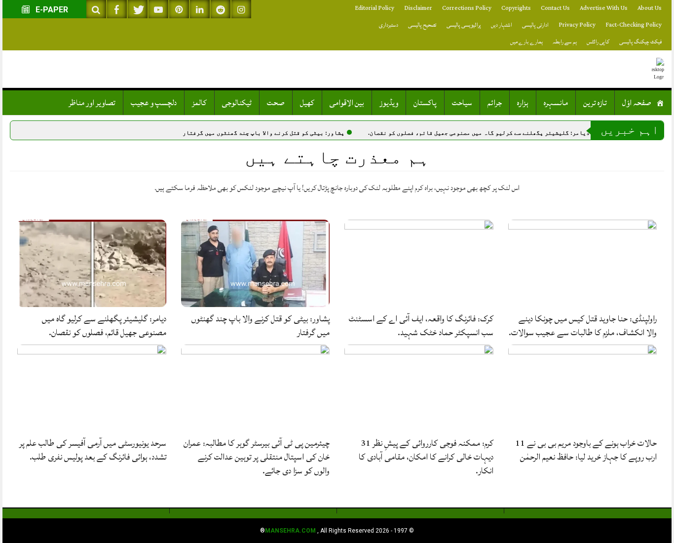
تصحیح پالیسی (422, 25)
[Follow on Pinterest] (179, 9)
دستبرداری (388, 25)
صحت (276, 103)
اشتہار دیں (501, 25)
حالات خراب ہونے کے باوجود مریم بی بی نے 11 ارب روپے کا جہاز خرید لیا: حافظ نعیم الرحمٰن (586, 449)
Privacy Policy (577, 25)
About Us (649, 8)
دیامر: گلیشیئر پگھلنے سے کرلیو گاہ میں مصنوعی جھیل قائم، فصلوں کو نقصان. (479, 132)
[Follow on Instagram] (241, 9)
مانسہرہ (556, 103)
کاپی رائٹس (598, 41)
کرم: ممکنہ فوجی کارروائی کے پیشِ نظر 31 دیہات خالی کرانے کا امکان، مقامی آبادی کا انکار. (426, 456)
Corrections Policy (466, 8)
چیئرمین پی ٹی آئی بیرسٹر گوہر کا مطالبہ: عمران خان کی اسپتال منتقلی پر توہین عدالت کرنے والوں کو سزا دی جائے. (257, 456)
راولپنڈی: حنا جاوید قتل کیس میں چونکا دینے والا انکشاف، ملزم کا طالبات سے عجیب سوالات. (583, 325)
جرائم (494, 103)
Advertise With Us (604, 8)
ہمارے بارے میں (526, 41)
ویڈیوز (388, 103)
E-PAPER (51, 9)
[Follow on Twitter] (138, 9)
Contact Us (555, 8)
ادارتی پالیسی (535, 25)
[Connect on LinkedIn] (200, 9)
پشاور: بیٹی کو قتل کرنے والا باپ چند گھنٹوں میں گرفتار (263, 132)
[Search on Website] (96, 9)
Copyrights (516, 8)
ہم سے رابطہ (565, 41)
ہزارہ (522, 103)
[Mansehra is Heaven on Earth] (658, 69)
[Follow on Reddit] (220, 9)
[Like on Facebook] (117, 9)
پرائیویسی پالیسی (464, 25)
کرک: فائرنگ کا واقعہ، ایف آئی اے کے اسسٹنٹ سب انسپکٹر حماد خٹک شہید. (421, 325)
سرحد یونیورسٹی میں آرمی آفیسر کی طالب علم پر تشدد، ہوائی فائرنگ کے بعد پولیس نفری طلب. (92, 449)
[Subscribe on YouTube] (158, 9)
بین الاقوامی (347, 103)
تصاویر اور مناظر (92, 103)
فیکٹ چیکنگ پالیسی (640, 41)
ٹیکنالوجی (237, 103)
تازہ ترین (595, 103)
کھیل (307, 103)
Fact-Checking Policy (633, 25)
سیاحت (462, 103)
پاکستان (425, 103)
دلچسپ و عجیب (154, 103)
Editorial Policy (374, 8)
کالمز (199, 103)
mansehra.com (290, 530)
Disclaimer (418, 8)
